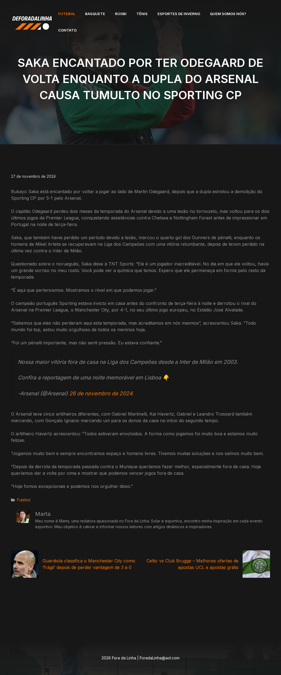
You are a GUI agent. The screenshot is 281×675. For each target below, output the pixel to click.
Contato (67, 30)
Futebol (66, 14)
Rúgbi (121, 14)
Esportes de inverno (179, 14)
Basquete (95, 14)
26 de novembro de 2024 (101, 393)
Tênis (142, 14)
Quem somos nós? (228, 14)
